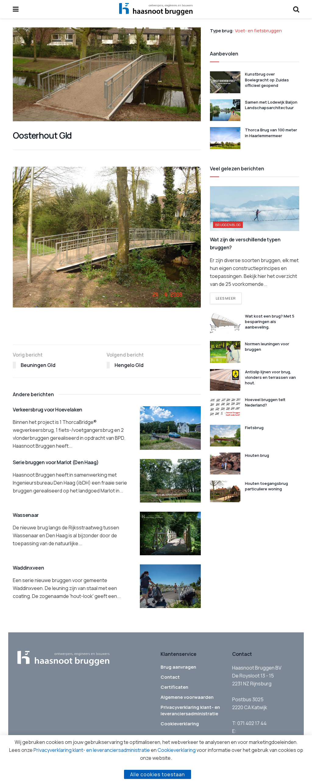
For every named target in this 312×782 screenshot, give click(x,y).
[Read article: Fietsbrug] (225, 436)
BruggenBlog (228, 224)
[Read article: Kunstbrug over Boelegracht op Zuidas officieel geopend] (225, 82)
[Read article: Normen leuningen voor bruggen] (225, 352)
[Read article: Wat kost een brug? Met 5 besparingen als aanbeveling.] (225, 324)
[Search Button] (296, 9)
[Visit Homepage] (156, 9)
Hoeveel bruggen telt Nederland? (265, 402)
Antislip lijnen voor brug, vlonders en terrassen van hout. (270, 377)
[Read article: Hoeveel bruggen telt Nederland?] (225, 408)
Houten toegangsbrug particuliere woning (266, 486)
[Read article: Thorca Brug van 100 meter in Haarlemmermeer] (225, 138)
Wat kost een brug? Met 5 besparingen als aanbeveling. (269, 321)
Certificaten (174, 687)
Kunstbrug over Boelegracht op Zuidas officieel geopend (267, 79)
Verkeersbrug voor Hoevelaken (47, 409)
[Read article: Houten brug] (225, 464)
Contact (170, 677)
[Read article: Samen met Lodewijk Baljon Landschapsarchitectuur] (225, 110)
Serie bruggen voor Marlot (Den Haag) (55, 462)
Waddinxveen (28, 567)
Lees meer (229, 298)
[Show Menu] (16, 9)
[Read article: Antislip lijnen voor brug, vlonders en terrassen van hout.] (225, 380)
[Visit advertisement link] (107, 331)
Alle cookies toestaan (157, 774)
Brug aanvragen (178, 667)
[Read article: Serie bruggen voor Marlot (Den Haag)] (170, 481)
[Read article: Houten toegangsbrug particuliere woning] (225, 492)
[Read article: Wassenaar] (170, 533)
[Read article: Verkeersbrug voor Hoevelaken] (170, 428)
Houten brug (257, 455)
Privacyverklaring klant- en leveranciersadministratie (190, 710)
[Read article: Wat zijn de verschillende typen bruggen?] (254, 208)
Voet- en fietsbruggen (258, 30)
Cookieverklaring (180, 723)
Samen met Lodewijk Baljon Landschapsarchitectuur (271, 104)
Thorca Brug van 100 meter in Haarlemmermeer (271, 132)
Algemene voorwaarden (187, 697)
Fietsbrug (254, 427)
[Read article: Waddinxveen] (170, 586)
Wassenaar (26, 515)
